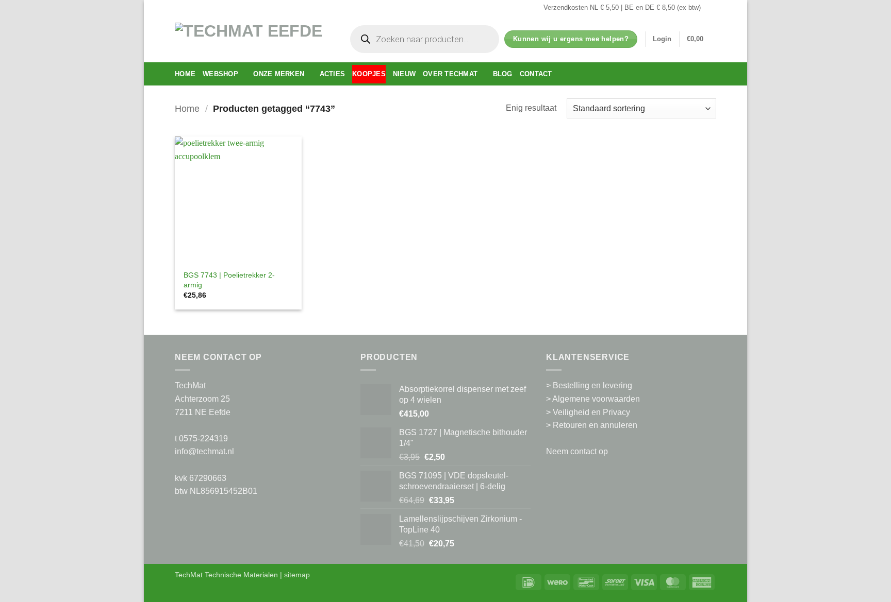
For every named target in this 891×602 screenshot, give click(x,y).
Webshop (220, 74)
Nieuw (404, 74)
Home (185, 74)
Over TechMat (450, 74)
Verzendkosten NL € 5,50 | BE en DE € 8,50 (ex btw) (622, 7)
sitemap (297, 575)
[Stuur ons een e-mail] (711, 7)
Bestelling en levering (592, 385)
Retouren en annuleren (595, 425)
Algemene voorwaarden (596, 398)
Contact (536, 74)
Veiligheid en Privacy (591, 412)
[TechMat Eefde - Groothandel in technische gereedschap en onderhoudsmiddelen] (252, 39)
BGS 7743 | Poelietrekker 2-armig (229, 280)
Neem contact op (577, 451)
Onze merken (278, 74)
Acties (332, 74)
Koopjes (369, 74)
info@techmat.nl (204, 451)
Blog (503, 74)
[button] (662, 39)
